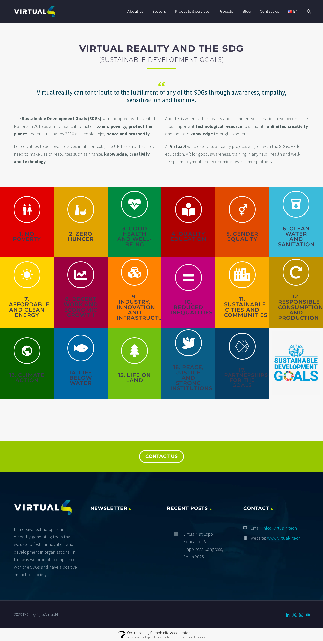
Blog (246, 11)
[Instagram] (301, 615)
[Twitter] (294, 615)
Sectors (159, 11)
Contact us (269, 11)
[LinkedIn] (288, 615)
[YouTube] (308, 615)
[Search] (308, 11)
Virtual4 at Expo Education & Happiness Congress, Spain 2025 (203, 545)
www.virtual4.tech (284, 538)
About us (135, 11)
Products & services (192, 11)
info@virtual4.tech (280, 528)
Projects (226, 11)
